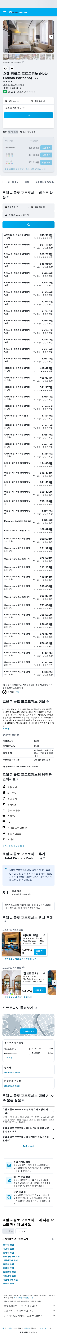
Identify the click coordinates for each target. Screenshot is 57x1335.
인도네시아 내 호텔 (11, 1256)
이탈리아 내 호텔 (10, 1279)
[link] (20, 959)
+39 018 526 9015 (12, 87)
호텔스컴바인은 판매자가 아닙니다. (21, 1305)
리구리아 (27, 1328)
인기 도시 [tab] (21, 1231)
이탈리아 (10, 1328)
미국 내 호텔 (8, 1268)
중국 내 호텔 (8, 1252)
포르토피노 (44, 1328)
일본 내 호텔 (8, 1264)
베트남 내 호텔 (9, 1275)
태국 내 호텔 (8, 1283)
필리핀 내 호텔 (9, 1271)
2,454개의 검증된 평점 (25, 91)
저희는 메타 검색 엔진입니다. (18, 1310)
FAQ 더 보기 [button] (28, 1146)
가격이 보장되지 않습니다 (23, 1297)
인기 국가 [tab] (8, 1231)
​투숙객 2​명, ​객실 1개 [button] (15, 108)
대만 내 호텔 (8, 1248)
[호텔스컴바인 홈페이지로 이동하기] (18, 12)
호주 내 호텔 (8, 1244)
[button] (5, 12)
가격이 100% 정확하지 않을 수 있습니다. (24, 1315)
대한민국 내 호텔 (10, 1260)
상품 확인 (39, 952)
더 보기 (5, 728)
